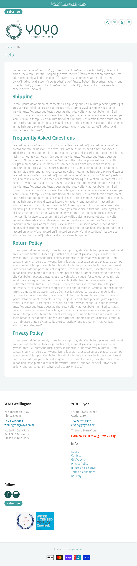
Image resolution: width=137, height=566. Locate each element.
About (74, 451)
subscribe (13, 11)
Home (8, 47)
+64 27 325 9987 (81, 421)
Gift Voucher (79, 459)
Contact (76, 455)
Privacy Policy (79, 463)
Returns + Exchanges (84, 468)
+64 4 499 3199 (13, 421)
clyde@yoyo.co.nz (83, 425)
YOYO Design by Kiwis (72, 549)
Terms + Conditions (83, 472)
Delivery (76, 476)
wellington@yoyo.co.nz (19, 425)
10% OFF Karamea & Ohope (68, 3)
